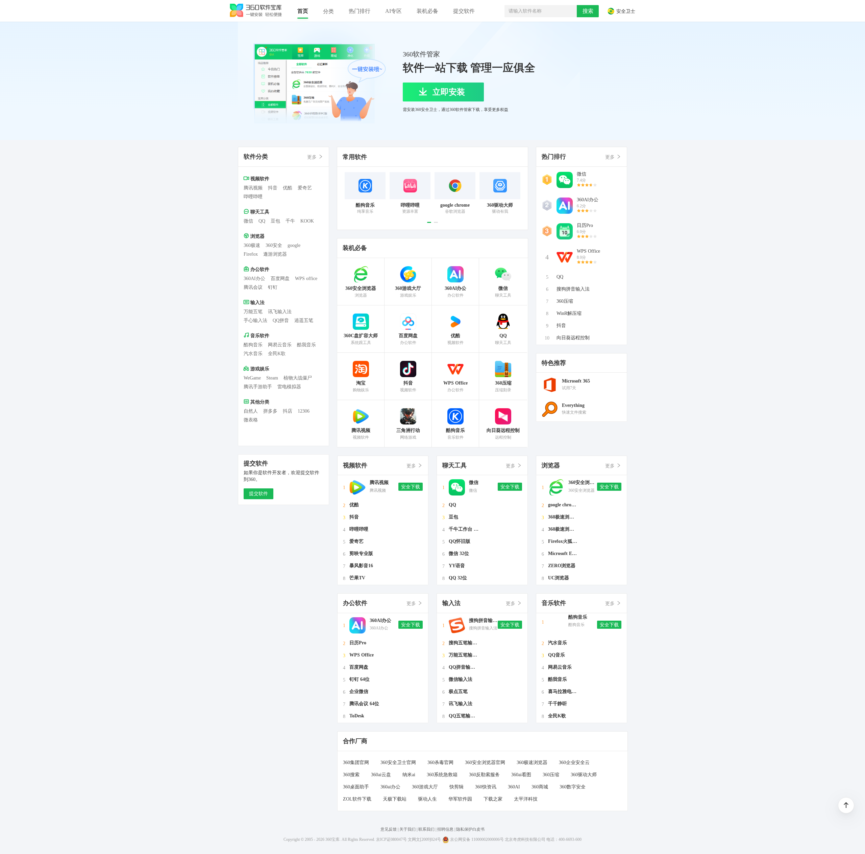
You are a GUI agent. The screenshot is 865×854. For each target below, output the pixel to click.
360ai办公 (390, 786)
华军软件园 (460, 799)
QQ (261, 221)
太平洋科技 (526, 799)
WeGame (252, 377)
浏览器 (257, 236)
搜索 (588, 11)
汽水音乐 (253, 353)
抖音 (272, 187)
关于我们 (407, 829)
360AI (514, 786)
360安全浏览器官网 (485, 762)
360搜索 (351, 774)
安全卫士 (625, 11)
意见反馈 (388, 829)
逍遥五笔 (303, 320)
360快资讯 (485, 786)
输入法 (257, 302)
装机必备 (355, 248)
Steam (272, 377)
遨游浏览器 (275, 254)
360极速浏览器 (532, 762)
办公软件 (259, 269)
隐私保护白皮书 (470, 829)
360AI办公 (254, 278)
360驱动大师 (584, 774)
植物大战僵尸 (297, 377)
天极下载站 (394, 799)
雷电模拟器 (289, 386)
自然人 (251, 411)
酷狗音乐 (253, 344)
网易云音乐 (280, 344)
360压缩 (551, 774)
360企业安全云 (574, 762)
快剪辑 (456, 786)
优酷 (287, 187)
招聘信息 (445, 829)
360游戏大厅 (425, 786)
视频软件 (259, 178)
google (294, 245)
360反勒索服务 (484, 774)
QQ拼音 (281, 320)
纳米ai (408, 774)
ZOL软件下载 (357, 799)
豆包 (275, 221)
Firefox (251, 254)
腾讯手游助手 (258, 386)
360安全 (274, 245)
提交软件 (258, 493)
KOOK (307, 221)
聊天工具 (259, 211)
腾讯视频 (253, 187)
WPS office (306, 278)
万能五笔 (253, 311)
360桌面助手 (356, 786)
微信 (248, 221)
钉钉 (272, 287)
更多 (312, 157)
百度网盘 (280, 278)
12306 (304, 411)
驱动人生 (427, 799)
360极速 (252, 245)
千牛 (290, 221)
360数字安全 (573, 786)
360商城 (540, 786)
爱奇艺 (305, 187)
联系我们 (426, 829)
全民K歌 (277, 353)
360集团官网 (356, 762)
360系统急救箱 (442, 774)
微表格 (251, 419)
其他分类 (259, 402)
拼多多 (270, 411)
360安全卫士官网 (398, 762)
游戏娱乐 (259, 368)
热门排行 (554, 156)
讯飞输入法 (280, 311)
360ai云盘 (381, 774)
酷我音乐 (306, 344)
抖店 (287, 411)
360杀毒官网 (440, 762)
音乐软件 (259, 335)
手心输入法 (255, 320)
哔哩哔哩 (253, 196)
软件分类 (256, 156)
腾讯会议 (253, 287)
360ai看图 (521, 774)
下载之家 (493, 799)
